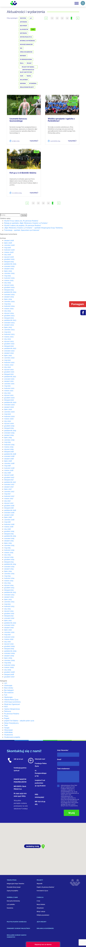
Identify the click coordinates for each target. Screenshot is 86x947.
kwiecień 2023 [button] (9, 334)
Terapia (29, 76)
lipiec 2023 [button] (8, 327)
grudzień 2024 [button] (9, 287)
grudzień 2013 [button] (9, 588)
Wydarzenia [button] (8, 735)
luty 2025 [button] (7, 283)
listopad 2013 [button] (9, 590)
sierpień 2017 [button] (9, 487)
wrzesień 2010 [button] (9, 625)
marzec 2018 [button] (8, 470)
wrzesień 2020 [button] (9, 405)
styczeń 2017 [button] (8, 503)
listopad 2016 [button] (9, 508)
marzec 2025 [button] (8, 280)
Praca (21, 63)
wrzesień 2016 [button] (9, 513)
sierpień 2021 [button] (9, 381)
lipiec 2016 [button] (8, 517)
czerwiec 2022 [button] (9, 358)
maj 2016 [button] (7, 522)
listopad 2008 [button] (9, 674)
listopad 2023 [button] (9, 318)
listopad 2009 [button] (9, 649)
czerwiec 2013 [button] (9, 602)
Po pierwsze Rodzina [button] (11, 714)
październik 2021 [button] (10, 376)
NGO (21, 48)
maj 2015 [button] (7, 548)
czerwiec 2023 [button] (9, 330)
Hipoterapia (23, 33)
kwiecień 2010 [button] (9, 637)
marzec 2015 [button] (8, 552)
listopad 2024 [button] (9, 290)
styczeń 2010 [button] (9, 644)
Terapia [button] (6, 728)
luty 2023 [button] (7, 339)
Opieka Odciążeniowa (26, 52)
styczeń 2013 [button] (8, 611)
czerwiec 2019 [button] (9, 440)
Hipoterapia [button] (8, 697)
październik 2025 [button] (10, 264)
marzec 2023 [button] (8, 337)
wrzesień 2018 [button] (9, 456)
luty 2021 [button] (7, 393)
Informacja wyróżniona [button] (12, 702)
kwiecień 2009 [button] (9, 665)
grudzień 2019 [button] (9, 426)
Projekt (29, 63)
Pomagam (77, 304)
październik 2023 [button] (10, 320)
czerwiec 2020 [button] (9, 412)
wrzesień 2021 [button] (9, 379)
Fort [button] (5, 695)
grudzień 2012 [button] (9, 613)
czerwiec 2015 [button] (9, 545)
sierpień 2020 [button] (9, 407)
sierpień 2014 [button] (9, 569)
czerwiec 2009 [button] (9, 660)
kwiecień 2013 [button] (9, 606)
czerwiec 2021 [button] (9, 384)
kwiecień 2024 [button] (9, 306)
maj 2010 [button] (7, 635)
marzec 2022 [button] (8, 365)
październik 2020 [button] (10, 402)
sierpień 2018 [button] (9, 459)
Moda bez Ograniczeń (26, 44)
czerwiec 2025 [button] (9, 273)
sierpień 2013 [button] (9, 597)
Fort (33, 29)
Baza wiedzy (23, 25)
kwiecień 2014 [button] (9, 578)
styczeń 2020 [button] (9, 423)
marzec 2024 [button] (8, 309)
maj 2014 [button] (7, 576)
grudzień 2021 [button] (9, 372)
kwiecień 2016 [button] (9, 524)
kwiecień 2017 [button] (9, 496)
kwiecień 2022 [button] (9, 362)
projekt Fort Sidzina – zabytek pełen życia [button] (19, 721)
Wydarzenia (32, 83)
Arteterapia (23, 22)
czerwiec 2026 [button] (9, 245)
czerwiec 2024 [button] (9, 301)
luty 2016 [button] (7, 529)
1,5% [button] (5, 683)
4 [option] (67, 18)
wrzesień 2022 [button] (9, 351)
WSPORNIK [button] (8, 732)
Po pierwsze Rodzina (26, 59)
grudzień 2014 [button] (9, 559)
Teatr (21, 76)
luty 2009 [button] (7, 670)
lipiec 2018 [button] (8, 461)
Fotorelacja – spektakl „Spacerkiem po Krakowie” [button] (22, 230)
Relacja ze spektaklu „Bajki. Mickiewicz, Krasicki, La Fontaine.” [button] (26, 223)
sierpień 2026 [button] (9, 240)
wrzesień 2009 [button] (9, 653)
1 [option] (52, 18)
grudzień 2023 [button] (9, 316)
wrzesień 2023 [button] (9, 323)
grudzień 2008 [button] (9, 672)
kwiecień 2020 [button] (9, 416)
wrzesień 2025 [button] (9, 266)
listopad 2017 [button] (9, 480)
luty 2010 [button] (7, 642)
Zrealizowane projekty (27, 87)
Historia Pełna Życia (26, 37)
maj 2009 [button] (7, 663)
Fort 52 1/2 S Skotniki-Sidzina (23, 173)
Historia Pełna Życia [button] (11, 700)
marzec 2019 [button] (8, 447)
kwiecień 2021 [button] (9, 388)
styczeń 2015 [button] (8, 557)
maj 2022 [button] (7, 360)
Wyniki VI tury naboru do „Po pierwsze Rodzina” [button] (21, 221)
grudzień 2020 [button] (9, 398)
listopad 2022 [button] (9, 346)
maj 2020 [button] (7, 414)
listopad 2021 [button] (9, 374)
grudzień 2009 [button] (9, 646)
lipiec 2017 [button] (8, 489)
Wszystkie (23, 18)
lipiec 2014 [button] (8, 571)
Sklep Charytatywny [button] (11, 723)
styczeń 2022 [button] (9, 370)
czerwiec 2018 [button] (9, 463)
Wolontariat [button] (8, 730)
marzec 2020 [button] (9, 419)
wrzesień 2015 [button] (9, 538)
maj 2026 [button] (7, 248)
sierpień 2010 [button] (9, 628)
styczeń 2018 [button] (9, 475)
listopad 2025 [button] (9, 262)
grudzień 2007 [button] (9, 677)
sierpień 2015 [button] (9, 541)
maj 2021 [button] (7, 386)
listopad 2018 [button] (9, 452)
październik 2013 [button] (10, 592)
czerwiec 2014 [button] (9, 574)
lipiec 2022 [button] (8, 355)
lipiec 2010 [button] (8, 630)
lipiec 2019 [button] (8, 437)
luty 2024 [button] (7, 311)
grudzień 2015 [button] (9, 531)
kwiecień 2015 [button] (9, 550)
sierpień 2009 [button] (9, 656)
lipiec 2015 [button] (8, 543)
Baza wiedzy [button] (8, 688)
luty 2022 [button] (7, 367)
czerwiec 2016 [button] (9, 520)
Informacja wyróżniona (27, 40)
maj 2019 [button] (7, 442)
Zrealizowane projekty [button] (12, 737)
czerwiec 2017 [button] (9, 491)
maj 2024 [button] (7, 304)
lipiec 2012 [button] (8, 620)
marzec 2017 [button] (8, 498)
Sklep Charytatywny (26, 72)
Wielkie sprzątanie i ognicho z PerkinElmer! (61, 120)
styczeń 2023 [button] (9, 341)
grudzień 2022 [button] (9, 344)
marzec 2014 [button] (8, 581)
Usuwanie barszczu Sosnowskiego (18, 120)
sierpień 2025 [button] (9, 269)
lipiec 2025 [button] (8, 271)
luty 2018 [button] (7, 473)
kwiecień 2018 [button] (9, 468)
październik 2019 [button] (10, 430)
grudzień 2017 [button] (9, 477)
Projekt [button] (6, 718)
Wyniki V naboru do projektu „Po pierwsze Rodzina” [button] (22, 225)
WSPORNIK (23, 83)
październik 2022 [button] (10, 348)
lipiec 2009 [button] (8, 658)
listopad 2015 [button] (9, 534)
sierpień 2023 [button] (9, 325)
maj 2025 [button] (7, 276)
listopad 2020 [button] (9, 400)
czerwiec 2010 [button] (9, 632)
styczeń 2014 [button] (8, 585)
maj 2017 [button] (7, 494)
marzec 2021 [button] (8, 391)
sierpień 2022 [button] (9, 353)
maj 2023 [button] (7, 332)
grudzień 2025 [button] (9, 259)
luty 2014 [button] (7, 583)
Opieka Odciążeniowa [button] (12, 709)
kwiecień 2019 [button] (9, 445)
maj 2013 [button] (7, 604)
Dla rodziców (24, 29)
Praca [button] (6, 716)
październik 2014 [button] (10, 564)
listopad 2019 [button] (9, 428)
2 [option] (57, 18)
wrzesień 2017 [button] (9, 484)
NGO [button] (6, 707)
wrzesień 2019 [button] (9, 433)
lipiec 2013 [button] (8, 599)
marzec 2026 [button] (9, 252)
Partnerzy (23, 55)
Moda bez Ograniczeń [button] (12, 704)
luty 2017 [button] (7, 501)
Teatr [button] (6, 725)
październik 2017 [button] (10, 482)
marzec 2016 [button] (8, 527)
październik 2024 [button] (10, 292)
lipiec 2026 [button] (8, 243)
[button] (22, 881)
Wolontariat (24, 79)
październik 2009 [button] (10, 651)
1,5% (31, 18)
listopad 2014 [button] (9, 562)
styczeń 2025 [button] (9, 285)
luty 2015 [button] (7, 555)
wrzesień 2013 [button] (9, 595)
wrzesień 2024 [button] (9, 294)
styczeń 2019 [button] (9, 449)
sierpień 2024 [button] (9, 297)
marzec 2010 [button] (8, 639)
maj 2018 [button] (7, 466)
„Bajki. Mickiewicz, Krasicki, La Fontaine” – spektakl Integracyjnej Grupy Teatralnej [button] (33, 228)
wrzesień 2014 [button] (9, 567)
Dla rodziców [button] (9, 692)
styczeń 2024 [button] (9, 313)
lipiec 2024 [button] (8, 299)
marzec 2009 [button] (9, 667)
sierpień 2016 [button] (9, 515)
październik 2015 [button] (10, 536)
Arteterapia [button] (8, 685)
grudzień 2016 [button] (9, 506)
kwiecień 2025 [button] (9, 278)
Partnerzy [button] (7, 711)
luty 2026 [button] (7, 255)
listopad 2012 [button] (9, 616)
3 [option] (62, 18)
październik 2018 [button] (10, 454)
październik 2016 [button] (10, 510)
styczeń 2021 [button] (8, 395)
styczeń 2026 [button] (9, 257)
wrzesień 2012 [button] (9, 618)
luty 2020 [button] (7, 421)
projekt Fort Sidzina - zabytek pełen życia (28, 67)
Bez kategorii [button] (9, 690)
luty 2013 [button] (7, 609)
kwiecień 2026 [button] (9, 250)
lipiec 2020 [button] (8, 409)
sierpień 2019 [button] (9, 435)
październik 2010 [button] (10, 623)
